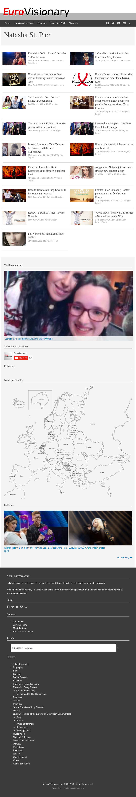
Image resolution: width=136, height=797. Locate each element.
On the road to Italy (25, 690)
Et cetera (17, 680)
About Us (73, 23)
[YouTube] (118, 23)
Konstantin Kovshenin (75, 788)
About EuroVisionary (23, 631)
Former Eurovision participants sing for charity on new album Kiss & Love (113, 77)
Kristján (55, 104)
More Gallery (123, 557)
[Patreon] (130, 23)
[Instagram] (124, 23)
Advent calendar (21, 664)
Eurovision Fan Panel (24, 23)
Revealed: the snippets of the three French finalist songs (113, 125)
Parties (19, 720)
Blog (15, 670)
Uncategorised (20, 757)
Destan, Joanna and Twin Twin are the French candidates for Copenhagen (46, 147)
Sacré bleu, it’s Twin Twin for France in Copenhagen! (43, 98)
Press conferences (25, 724)
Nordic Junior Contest (23, 740)
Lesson (16, 710)
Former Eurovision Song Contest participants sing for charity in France (112, 193)
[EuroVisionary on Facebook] (107, 23)
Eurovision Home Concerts (26, 684)
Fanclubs (17, 697)
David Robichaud (124, 60)
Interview (17, 704)
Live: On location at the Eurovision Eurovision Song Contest (42, 714)
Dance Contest (20, 677)
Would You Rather (21, 763)
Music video (19, 734)
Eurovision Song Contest (25, 687)
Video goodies (23, 730)
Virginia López (57, 85)
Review (16, 754)
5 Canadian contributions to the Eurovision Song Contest (111, 55)
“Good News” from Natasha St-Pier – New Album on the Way (114, 214)
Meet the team (20, 628)
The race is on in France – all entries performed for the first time (47, 125)
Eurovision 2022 (57, 23)
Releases (17, 750)
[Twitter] (113, 23)
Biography (18, 667)
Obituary (17, 744)
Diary (18, 717)
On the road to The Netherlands (31, 694)
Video (16, 760)
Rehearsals (21, 727)
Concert (17, 674)
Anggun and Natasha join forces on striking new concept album (113, 168)
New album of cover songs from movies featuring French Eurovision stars (46, 77)
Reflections (18, 747)
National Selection (22, 737)
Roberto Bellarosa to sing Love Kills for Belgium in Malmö (47, 191)
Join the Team (20, 625)
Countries (42, 23)
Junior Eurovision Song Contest (28, 707)
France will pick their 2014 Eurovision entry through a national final (46, 170)
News (7, 23)
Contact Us (18, 621)
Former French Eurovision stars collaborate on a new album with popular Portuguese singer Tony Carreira (112, 102)
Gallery (16, 700)
